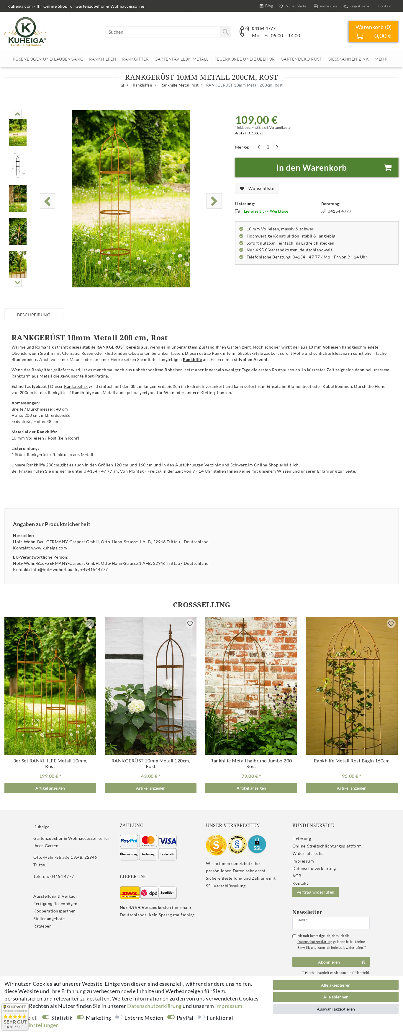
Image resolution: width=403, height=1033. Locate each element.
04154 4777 (264, 28)
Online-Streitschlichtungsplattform (327, 845)
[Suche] (225, 32)
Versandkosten (281, 127)
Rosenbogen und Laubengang (48, 58)
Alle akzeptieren (335, 985)
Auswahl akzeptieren (336, 1008)
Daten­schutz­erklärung (314, 868)
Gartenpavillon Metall (182, 58)
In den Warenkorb (311, 167)
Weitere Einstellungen (31, 1025)
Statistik (62, 1017)
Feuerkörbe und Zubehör (244, 58)
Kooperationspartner (54, 910)
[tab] (33, 314)
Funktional (220, 1017)
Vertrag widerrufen (315, 891)
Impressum (303, 860)
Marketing (98, 1017)
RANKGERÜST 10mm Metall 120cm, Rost (151, 763)
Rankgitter (135, 58)
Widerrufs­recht (307, 853)
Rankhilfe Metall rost (179, 85)
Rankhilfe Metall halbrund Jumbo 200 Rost (251, 763)
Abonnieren (329, 961)
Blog (269, 5)
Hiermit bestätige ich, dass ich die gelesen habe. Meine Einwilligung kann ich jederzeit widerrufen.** (331, 941)
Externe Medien (143, 1017)
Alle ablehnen (335, 996)
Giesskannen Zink (348, 58)
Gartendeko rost (301, 58)
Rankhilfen (102, 58)
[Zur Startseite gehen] (122, 85)
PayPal (185, 1017)
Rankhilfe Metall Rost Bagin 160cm (352, 760)
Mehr (381, 58)
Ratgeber (42, 925)
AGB (297, 875)
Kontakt (385, 6)
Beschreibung (33, 314)
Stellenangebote (49, 918)
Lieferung (301, 838)
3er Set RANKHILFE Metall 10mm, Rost (50, 763)
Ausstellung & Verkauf (55, 896)
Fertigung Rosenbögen (55, 903)
